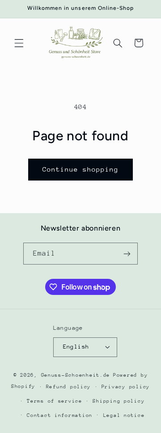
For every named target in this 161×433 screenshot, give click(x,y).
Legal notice (124, 415)
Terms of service (54, 401)
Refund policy (68, 387)
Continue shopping (80, 169)
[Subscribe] (127, 254)
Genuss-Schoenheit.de (75, 375)
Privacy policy (126, 387)
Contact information (60, 415)
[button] (18, 43)
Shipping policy (118, 401)
